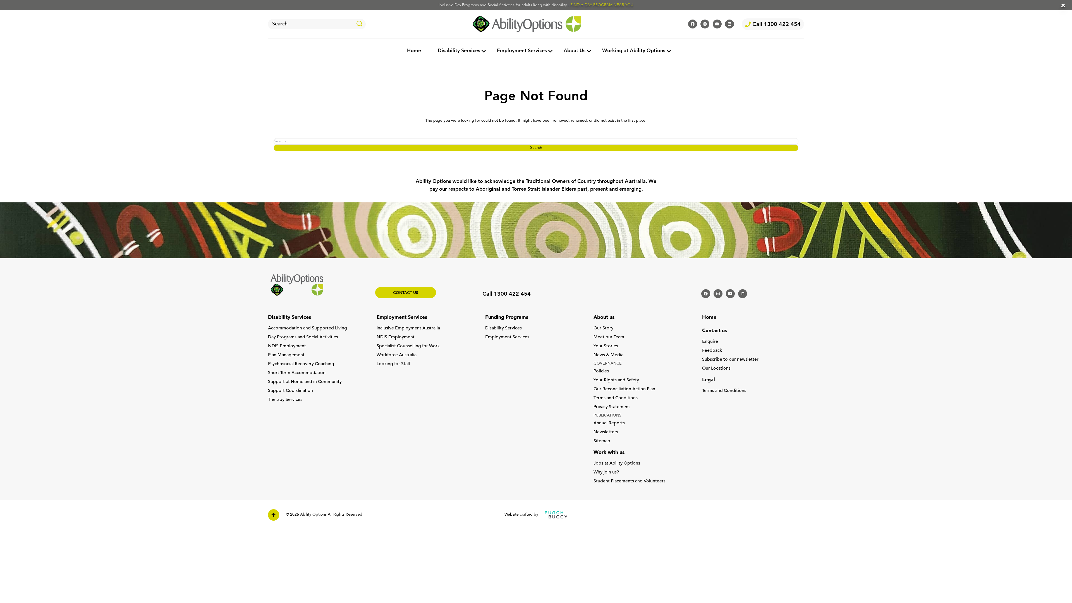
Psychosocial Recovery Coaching (301, 364)
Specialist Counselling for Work (408, 346)
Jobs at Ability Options (617, 463)
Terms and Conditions (616, 398)
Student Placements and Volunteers (630, 481)
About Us (574, 51)
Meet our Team (609, 337)
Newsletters (606, 432)
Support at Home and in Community (305, 382)
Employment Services (522, 51)
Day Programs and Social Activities (303, 337)
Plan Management (286, 355)
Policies (601, 371)
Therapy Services (285, 400)
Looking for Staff (393, 364)
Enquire (710, 341)
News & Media (608, 355)
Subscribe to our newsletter (730, 359)
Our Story (603, 328)
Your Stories (606, 346)
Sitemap (602, 441)
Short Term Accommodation (297, 373)
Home (414, 51)
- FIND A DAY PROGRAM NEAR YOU (600, 5)
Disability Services (459, 51)
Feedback (712, 350)
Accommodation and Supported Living (307, 328)
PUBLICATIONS (607, 415)
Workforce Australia (397, 355)
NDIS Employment (287, 346)
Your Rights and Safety (616, 380)
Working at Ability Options (633, 51)
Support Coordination (290, 391)
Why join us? (606, 472)
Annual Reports (609, 423)
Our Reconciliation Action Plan (624, 389)
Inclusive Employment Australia (408, 328)
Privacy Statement (612, 407)
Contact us (405, 293)
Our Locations (716, 368)
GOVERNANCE (608, 364)
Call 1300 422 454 (776, 24)
